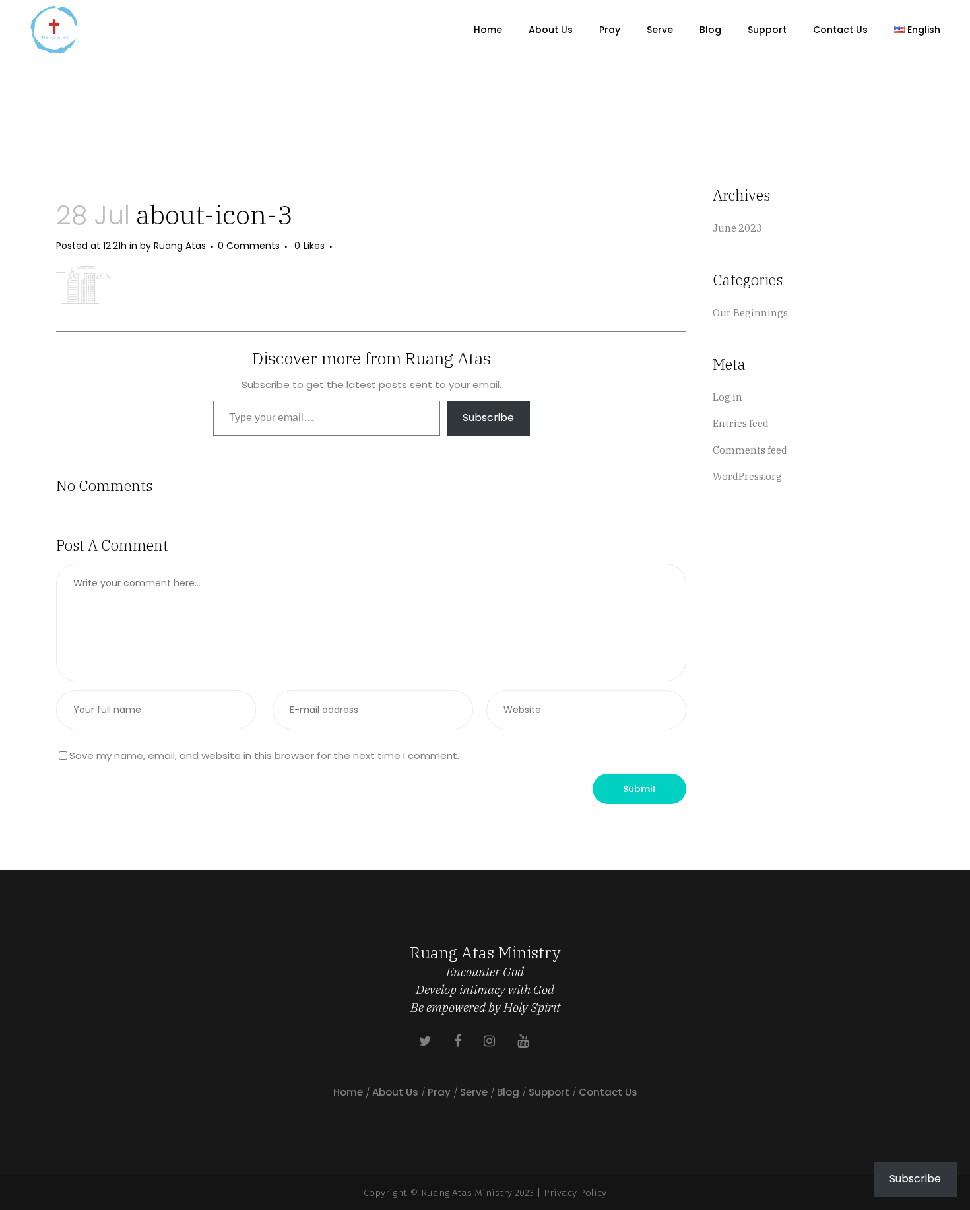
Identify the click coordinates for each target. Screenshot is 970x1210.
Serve (474, 1092)
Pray (439, 1092)
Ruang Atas (180, 245)
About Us (395, 1092)
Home (348, 1092)
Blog (508, 1092)
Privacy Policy (575, 1193)
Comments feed (750, 450)
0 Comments (249, 245)
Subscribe (488, 417)
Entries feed (741, 423)
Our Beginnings (750, 312)
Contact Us (608, 1092)
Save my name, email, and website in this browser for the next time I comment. (264, 755)
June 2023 (737, 228)
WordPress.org (747, 476)
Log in (727, 397)
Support (549, 1092)
